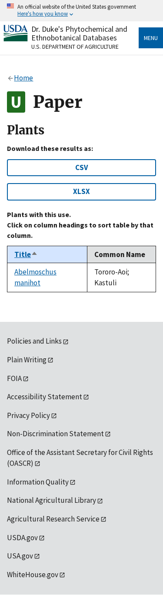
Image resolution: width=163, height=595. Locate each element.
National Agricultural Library (51, 500)
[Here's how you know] (81, 10)
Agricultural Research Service (53, 519)
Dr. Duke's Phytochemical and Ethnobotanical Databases (79, 33)
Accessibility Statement (44, 396)
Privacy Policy (28, 415)
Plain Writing (27, 359)
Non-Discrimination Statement (55, 433)
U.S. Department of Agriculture (75, 46)
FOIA (14, 378)
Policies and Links (34, 341)
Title (26, 254)
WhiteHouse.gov (32, 574)
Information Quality (38, 482)
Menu (151, 38)
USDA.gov (22, 537)
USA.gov (20, 556)
